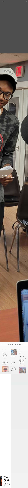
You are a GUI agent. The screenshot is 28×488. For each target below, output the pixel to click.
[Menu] (26, 1)
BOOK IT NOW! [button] (22, 365)
